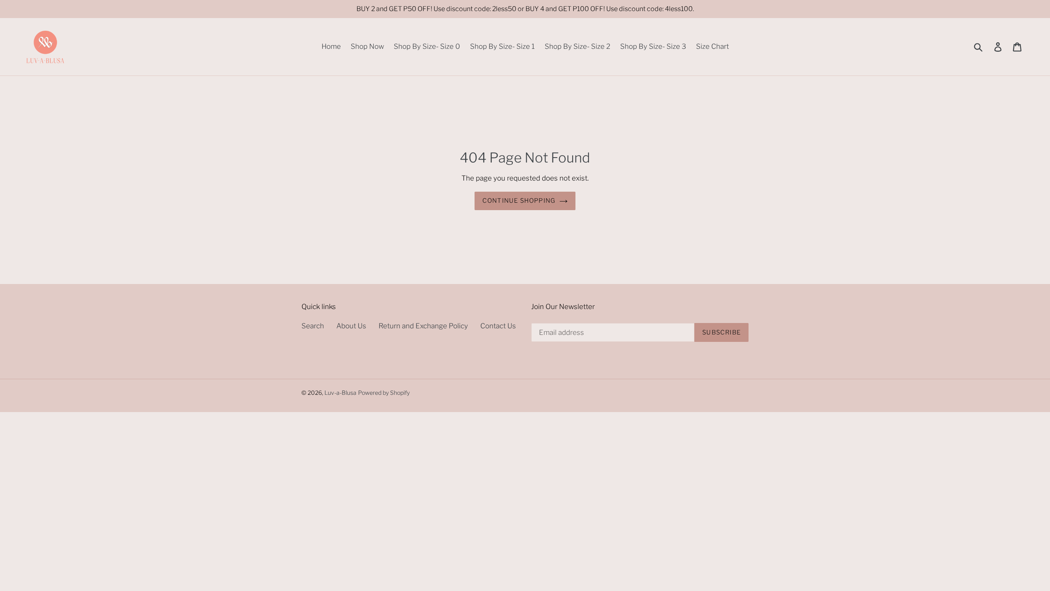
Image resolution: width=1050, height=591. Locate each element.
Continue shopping (518, 200)
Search (312, 326)
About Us (351, 326)
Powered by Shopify (384, 392)
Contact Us (498, 326)
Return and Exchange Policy (423, 326)
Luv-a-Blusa (340, 392)
